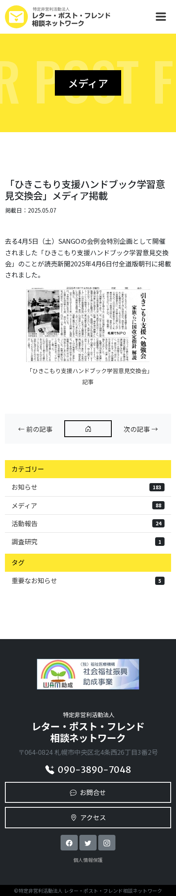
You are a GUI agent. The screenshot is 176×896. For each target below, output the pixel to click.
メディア (86, 505)
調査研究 (86, 541)
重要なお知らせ (86, 580)
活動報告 (86, 523)
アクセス (93, 817)
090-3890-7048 (94, 769)
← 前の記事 (35, 429)
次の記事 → (141, 429)
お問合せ (93, 792)
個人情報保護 (88, 859)
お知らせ (86, 487)
